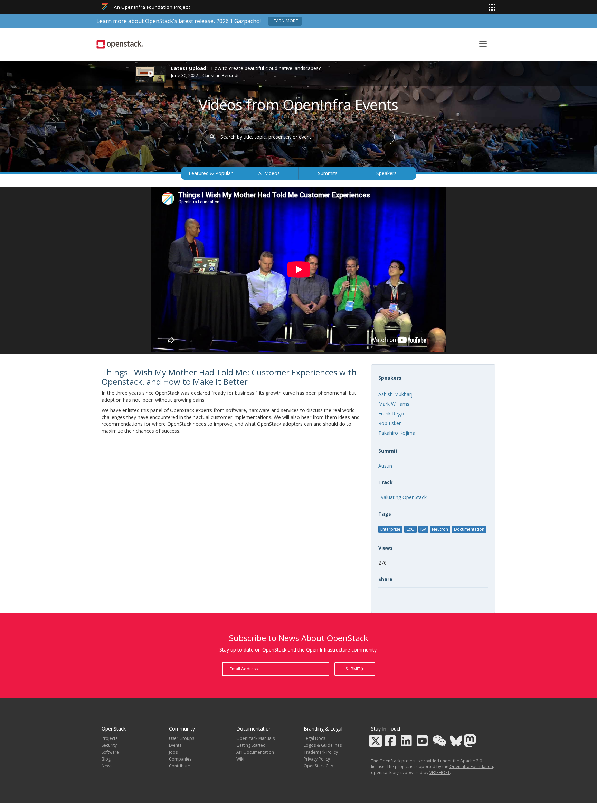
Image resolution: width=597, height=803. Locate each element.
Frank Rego (391, 413)
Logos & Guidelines (323, 745)
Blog (106, 759)
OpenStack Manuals (255, 738)
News (107, 766)
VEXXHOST (439, 772)
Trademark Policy (321, 752)
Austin (385, 465)
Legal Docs (314, 738)
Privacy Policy (317, 759)
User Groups (181, 738)
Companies (180, 759)
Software (110, 752)
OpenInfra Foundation (471, 767)
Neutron (440, 529)
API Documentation (255, 752)
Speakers (386, 173)
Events (175, 745)
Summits (328, 173)
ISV (423, 529)
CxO (410, 529)
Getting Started (251, 745)
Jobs (173, 752)
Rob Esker (389, 423)
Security (109, 745)
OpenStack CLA (318, 766)
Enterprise (390, 529)
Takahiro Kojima (396, 433)
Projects (109, 738)
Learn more (285, 21)
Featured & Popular (211, 173)
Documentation (469, 529)
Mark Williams (393, 404)
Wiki (240, 759)
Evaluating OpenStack (402, 497)
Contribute (179, 766)
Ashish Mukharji (396, 394)
